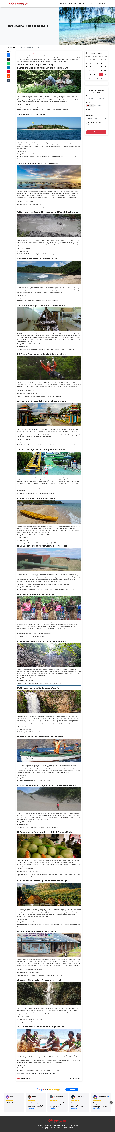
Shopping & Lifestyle (86, 3)
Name (88, 96)
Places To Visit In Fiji (23, 53)
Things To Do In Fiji (35, 53)
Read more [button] (31, 1109)
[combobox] (90, 105)
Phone (88, 102)
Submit (96, 132)
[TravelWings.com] (18, 3)
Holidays (63, 3)
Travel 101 (72, 3)
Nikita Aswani (25, 1078)
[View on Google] (7, 1097)
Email (88, 109)
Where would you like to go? (95, 122)
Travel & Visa (100, 3)
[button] (3, 1102)
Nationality (90, 115)
